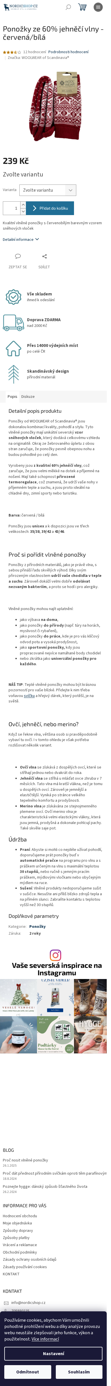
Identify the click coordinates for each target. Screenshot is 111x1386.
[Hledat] (68, 7)
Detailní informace (18, 240)
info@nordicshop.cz (28, 1303)
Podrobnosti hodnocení (68, 52)
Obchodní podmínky (20, 1252)
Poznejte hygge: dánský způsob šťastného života (45, 1187)
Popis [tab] (12, 397)
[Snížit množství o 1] (23, 211)
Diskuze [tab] (28, 397)
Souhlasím (79, 1372)
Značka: (38, 58)
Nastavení (53, 1354)
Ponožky (37, 927)
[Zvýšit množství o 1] (23, 205)
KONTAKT (11, 1274)
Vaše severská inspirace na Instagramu (57, 969)
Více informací (45, 1339)
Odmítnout (27, 1372)
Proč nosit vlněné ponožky (25, 1160)
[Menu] (98, 7)
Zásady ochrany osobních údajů (29, 1259)
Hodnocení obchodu (20, 1216)
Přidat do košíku (54, 208)
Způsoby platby (16, 1238)
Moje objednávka (17, 1223)
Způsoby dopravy (18, 1231)
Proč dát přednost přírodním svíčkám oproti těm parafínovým (55, 1173)
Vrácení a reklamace (20, 1245)
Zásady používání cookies (25, 1267)
